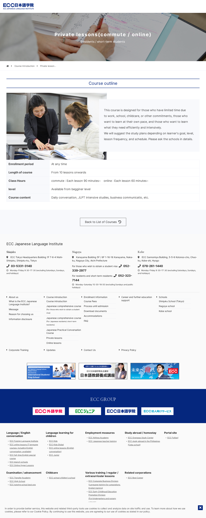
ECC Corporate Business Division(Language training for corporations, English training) (105, 484)
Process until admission (96, 306)
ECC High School (17, 481)
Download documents (95, 311)
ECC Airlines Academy (99, 437)
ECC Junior (54, 455)
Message (13, 309)
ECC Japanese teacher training (103, 441)
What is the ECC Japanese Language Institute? (23, 303)
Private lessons (54, 338)
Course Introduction (24, 66)
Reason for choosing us (21, 314)
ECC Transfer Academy (20, 477)
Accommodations (93, 315)
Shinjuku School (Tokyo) (171, 301)
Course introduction (56, 297)
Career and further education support (136, 299)
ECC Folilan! (172, 437)
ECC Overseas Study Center (140, 437)
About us (13, 297)
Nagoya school (167, 306)
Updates (50, 350)
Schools (163, 297)
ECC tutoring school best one (23, 484)
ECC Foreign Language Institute (24, 441)
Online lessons (53, 343)
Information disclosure (20, 319)
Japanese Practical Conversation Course (63, 331)
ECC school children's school (62, 477)
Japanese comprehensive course (63, 309)
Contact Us (90, 350)
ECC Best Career (135, 477)
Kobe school (165, 311)
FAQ (86, 320)
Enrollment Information (95, 297)
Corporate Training (18, 350)
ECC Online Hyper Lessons (22, 465)
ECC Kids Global (56, 444)
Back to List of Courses (101, 222)
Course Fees (90, 301)
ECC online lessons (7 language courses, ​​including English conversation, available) (24, 448)
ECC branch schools (19, 462)
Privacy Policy (128, 350)
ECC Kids (53, 441)
